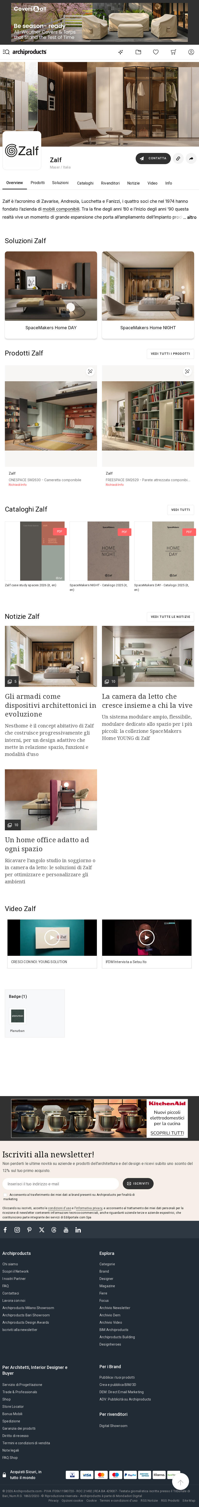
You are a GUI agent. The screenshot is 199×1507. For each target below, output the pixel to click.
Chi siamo (10, 1264)
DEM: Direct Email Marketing (122, 1392)
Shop (6, 1399)
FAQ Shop (10, 1458)
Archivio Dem (110, 1315)
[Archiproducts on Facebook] (7, 1229)
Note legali (10, 1450)
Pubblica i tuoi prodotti (117, 1377)
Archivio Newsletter (115, 1308)
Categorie (107, 1264)
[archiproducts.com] (30, 52)
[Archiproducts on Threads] (54, 1229)
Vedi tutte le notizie (170, 617)
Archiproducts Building (117, 1337)
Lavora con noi (13, 1301)
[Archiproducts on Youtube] (66, 1229)
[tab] (18, 1253)
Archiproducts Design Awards (25, 1322)
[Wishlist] (156, 52)
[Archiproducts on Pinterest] (30, 1229)
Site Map (188, 1500)
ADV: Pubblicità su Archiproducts (125, 1399)
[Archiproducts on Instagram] (18, 1229)
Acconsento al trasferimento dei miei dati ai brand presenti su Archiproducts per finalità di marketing (69, 1197)
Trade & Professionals (19, 1392)
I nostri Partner (14, 1279)
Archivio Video (111, 1322)
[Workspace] (138, 52)
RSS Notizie (149, 1500)
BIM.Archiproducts (114, 1330)
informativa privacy (89, 1208)
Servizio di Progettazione (22, 1385)
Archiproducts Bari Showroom (26, 1315)
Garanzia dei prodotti (18, 1428)
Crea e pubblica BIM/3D (118, 1385)
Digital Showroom (113, 1426)
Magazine (107, 1286)
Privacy (53, 1500)
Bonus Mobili (12, 1414)
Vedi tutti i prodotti (170, 353)
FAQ (5, 1286)
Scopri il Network (15, 1271)
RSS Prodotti (170, 1500)
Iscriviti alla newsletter (19, 1330)
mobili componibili (61, 209)
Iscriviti (141, 1183)
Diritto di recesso (15, 1436)
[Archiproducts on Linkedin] (78, 1229)
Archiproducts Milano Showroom (28, 1308)
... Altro (190, 217)
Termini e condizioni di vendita (26, 1443)
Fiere (103, 1293)
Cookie (91, 1500)
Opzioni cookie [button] (72, 1500)
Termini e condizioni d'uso (119, 1500)
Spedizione (11, 1421)
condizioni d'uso (59, 1208)
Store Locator (13, 1407)
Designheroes (110, 1344)
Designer (107, 1279)
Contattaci (10, 1293)
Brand (104, 1271)
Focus (104, 1301)
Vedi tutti (180, 510)
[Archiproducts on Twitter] (42, 1229)
